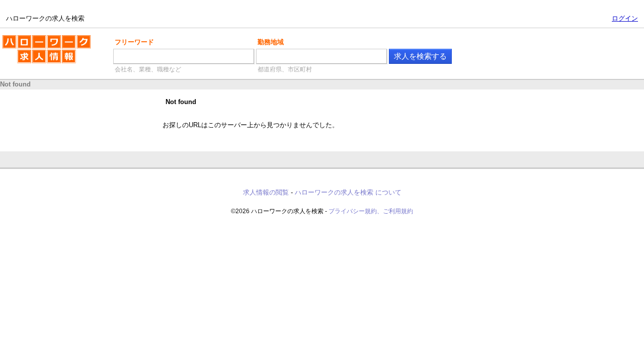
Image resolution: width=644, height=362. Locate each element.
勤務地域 (271, 42)
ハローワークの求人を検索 (39, 39)
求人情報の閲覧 (266, 192)
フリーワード (134, 42)
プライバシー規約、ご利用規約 (371, 211)
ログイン (625, 18)
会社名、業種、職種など (148, 69)
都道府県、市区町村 (285, 69)
